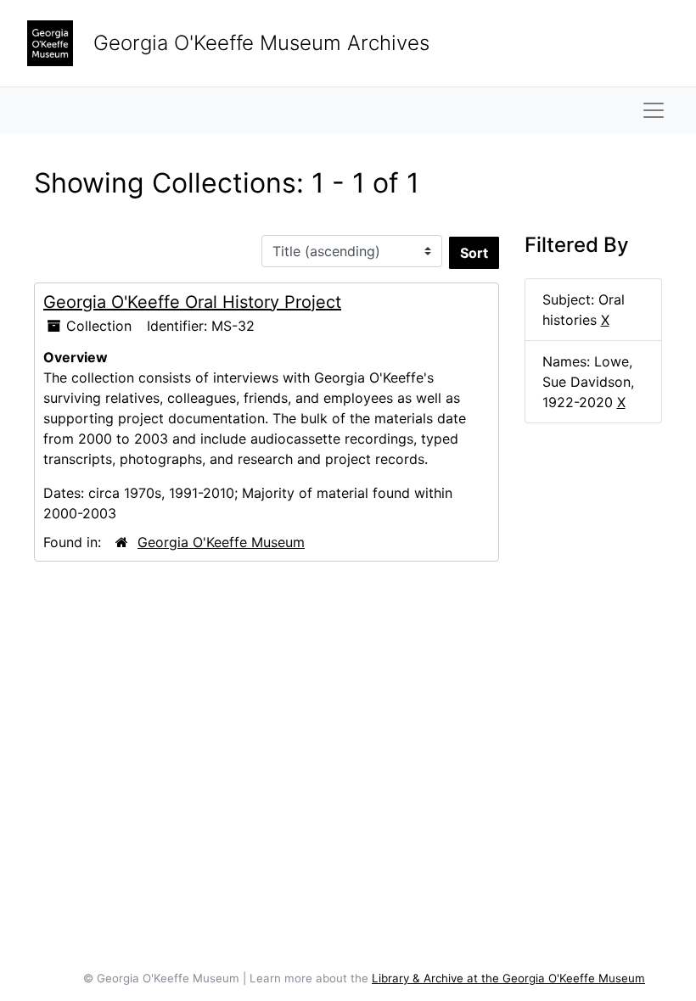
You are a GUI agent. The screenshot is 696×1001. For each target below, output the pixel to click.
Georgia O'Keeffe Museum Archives (261, 43)
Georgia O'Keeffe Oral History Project (192, 302)
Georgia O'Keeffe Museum (221, 542)
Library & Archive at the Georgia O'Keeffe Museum (508, 978)
